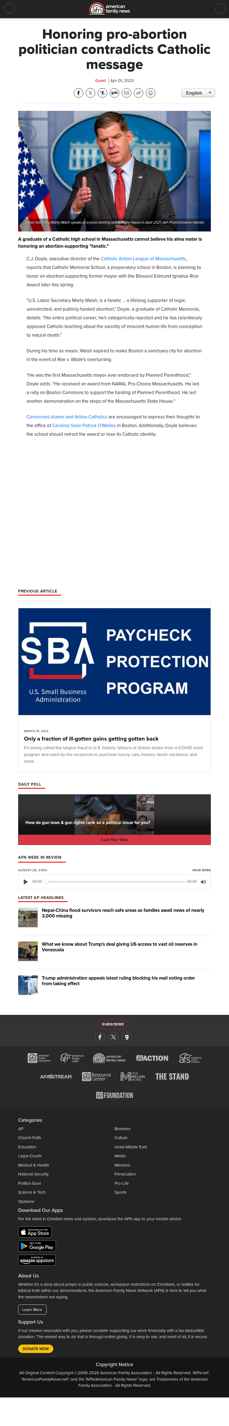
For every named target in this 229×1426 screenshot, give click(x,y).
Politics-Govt (29, 1183)
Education (27, 1146)
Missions (122, 1165)
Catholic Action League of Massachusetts (143, 259)
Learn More (32, 1309)
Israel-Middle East (131, 1146)
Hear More (201, 870)
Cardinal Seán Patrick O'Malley (84, 425)
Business (122, 1128)
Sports (121, 1192)
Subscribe (113, 1024)
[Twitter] (113, 1037)
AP (20, 1128)
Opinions (26, 1201)
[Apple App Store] (36, 1233)
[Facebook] (100, 1037)
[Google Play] (38, 1247)
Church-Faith (29, 1137)
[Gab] (127, 1037)
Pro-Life (122, 1183)
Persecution (125, 1174)
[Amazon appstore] (37, 1261)
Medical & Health (33, 1165)
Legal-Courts (30, 1155)
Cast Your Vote (114, 839)
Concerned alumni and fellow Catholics (67, 417)
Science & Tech (32, 1192)
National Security (33, 1174)
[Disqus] (114, 516)
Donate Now (36, 1349)
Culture (121, 1137)
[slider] (115, 881)
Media (120, 1155)
